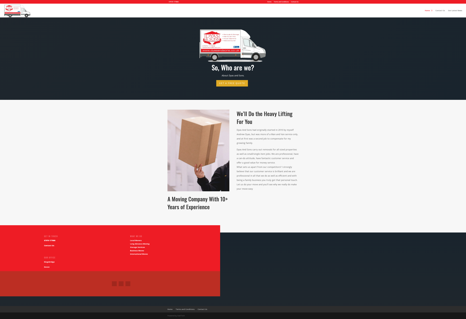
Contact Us (295, 2)
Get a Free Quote (232, 83)
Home (269, 2)
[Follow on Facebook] (114, 283)
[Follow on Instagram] (127, 283)
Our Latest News (455, 11)
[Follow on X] (121, 283)
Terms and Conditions (281, 2)
